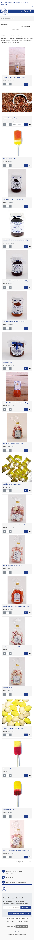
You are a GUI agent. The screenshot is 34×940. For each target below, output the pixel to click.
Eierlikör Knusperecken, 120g (12, 484)
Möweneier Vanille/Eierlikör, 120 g (13, 728)
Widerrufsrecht (11, 926)
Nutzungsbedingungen (22, 921)
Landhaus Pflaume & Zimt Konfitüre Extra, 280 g (17, 200)
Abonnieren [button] (25, 907)
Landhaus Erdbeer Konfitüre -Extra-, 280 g (15, 240)
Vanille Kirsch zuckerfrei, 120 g (12, 647)
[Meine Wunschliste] (25, 11)
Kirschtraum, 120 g (8, 687)
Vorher (10, 861)
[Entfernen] (4, 84)
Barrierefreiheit (10, 921)
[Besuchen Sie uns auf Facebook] (16, 932)
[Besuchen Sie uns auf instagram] (18, 932)
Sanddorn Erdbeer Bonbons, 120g (13, 443)
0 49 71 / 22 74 (10, 877)
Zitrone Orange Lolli (9, 159)
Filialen (18, 918)
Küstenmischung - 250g (10, 118)
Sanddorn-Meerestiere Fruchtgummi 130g (15, 403)
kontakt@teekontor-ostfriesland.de (16, 882)
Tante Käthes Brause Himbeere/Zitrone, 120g (16, 850)
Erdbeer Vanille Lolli (9, 769)
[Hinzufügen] (10, 84)
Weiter (30, 861)
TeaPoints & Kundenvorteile (18, 913)
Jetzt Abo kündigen (21, 926)
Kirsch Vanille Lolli (9, 809)
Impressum (25, 918)
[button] (26, 26)
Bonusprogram (10, 918)
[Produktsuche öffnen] (21, 11)
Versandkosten (23, 924)
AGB (16, 924)
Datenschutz (10, 924)
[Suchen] (31, 23)
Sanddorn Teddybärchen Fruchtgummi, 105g (16, 606)
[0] (23, 11)
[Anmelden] (28, 11)
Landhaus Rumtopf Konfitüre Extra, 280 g (15, 281)
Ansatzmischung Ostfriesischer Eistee (14, 77)
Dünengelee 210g (8, 362)
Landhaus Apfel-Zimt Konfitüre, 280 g (14, 321)
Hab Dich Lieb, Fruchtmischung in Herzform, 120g (16, 525)
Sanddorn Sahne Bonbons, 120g (12, 565)
